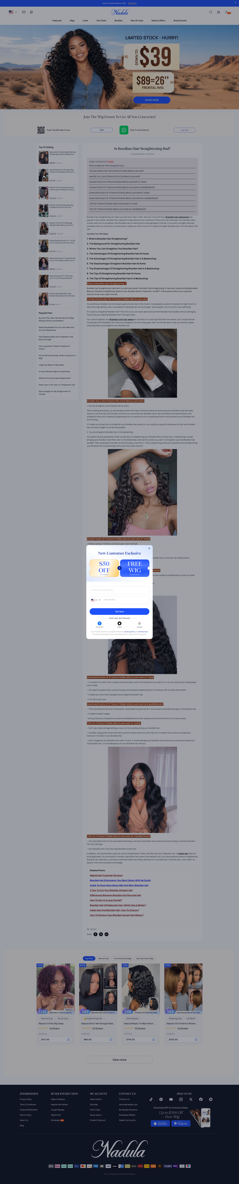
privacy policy (129, 631)
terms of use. (143, 631)
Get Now (119, 611)
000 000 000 (109, 600)
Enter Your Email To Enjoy (102, 590)
